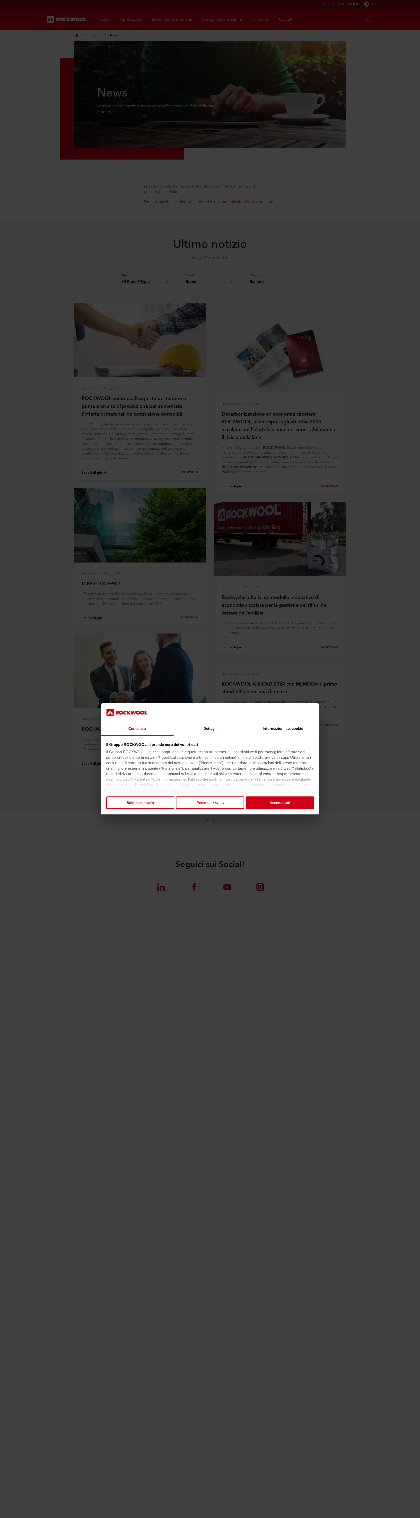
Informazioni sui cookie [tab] (283, 729)
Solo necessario (140, 803)
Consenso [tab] (137, 729)
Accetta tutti (280, 803)
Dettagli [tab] (210, 729)
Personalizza (207, 803)
